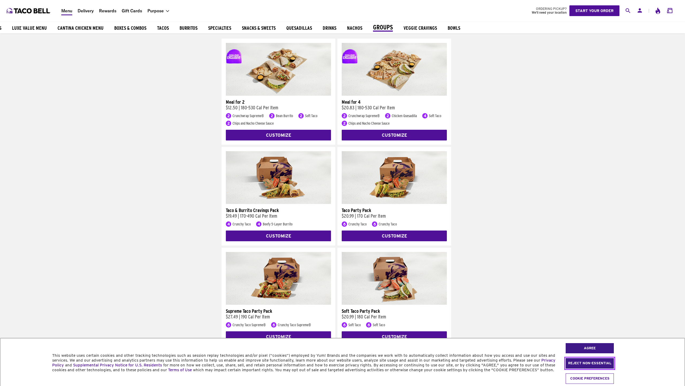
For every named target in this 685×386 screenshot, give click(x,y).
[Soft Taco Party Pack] (394, 303)
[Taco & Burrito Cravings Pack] (278, 203)
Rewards (107, 10)
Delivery (86, 10)
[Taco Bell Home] (29, 10)
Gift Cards (132, 10)
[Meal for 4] (394, 94)
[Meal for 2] (278, 94)
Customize (278, 135)
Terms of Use (180, 370)
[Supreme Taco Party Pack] (278, 303)
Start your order (594, 11)
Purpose (155, 10)
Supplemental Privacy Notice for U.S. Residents (117, 365)
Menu (66, 10)
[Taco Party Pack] (394, 203)
